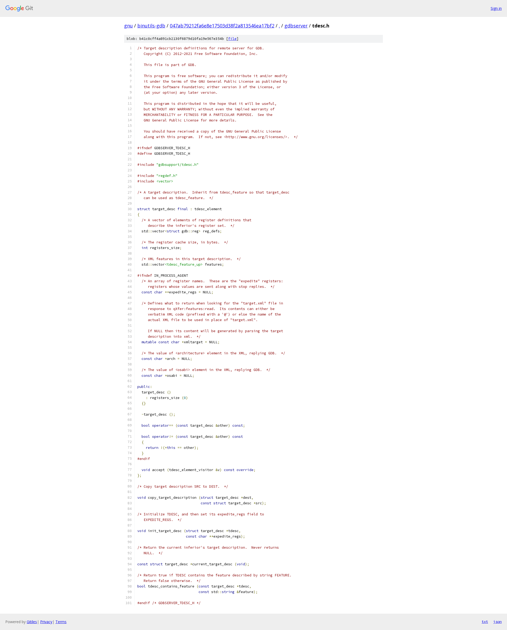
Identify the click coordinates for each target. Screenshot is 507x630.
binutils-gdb (151, 25)
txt (485, 621)
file (232, 38)
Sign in (496, 8)
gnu (128, 25)
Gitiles (32, 621)
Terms (61, 621)
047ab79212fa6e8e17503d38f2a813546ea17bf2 (222, 25)
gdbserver (296, 25)
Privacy (46, 621)
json (497, 621)
